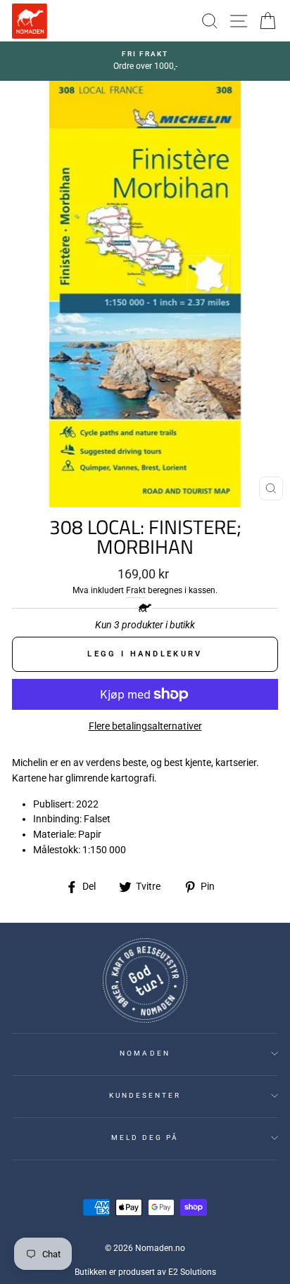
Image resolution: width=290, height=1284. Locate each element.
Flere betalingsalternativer (145, 726)
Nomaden (145, 1053)
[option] (145, 61)
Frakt (136, 590)
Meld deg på (145, 1137)
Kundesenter (145, 1095)
